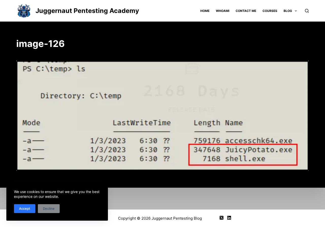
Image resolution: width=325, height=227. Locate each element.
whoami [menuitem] (222, 11)
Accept (24, 208)
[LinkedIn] (229, 218)
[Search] (307, 11)
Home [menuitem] (204, 11)
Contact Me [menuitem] (246, 11)
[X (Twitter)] (221, 218)
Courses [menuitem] (270, 11)
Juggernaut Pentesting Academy (87, 10)
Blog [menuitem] (288, 11)
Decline (49, 208)
